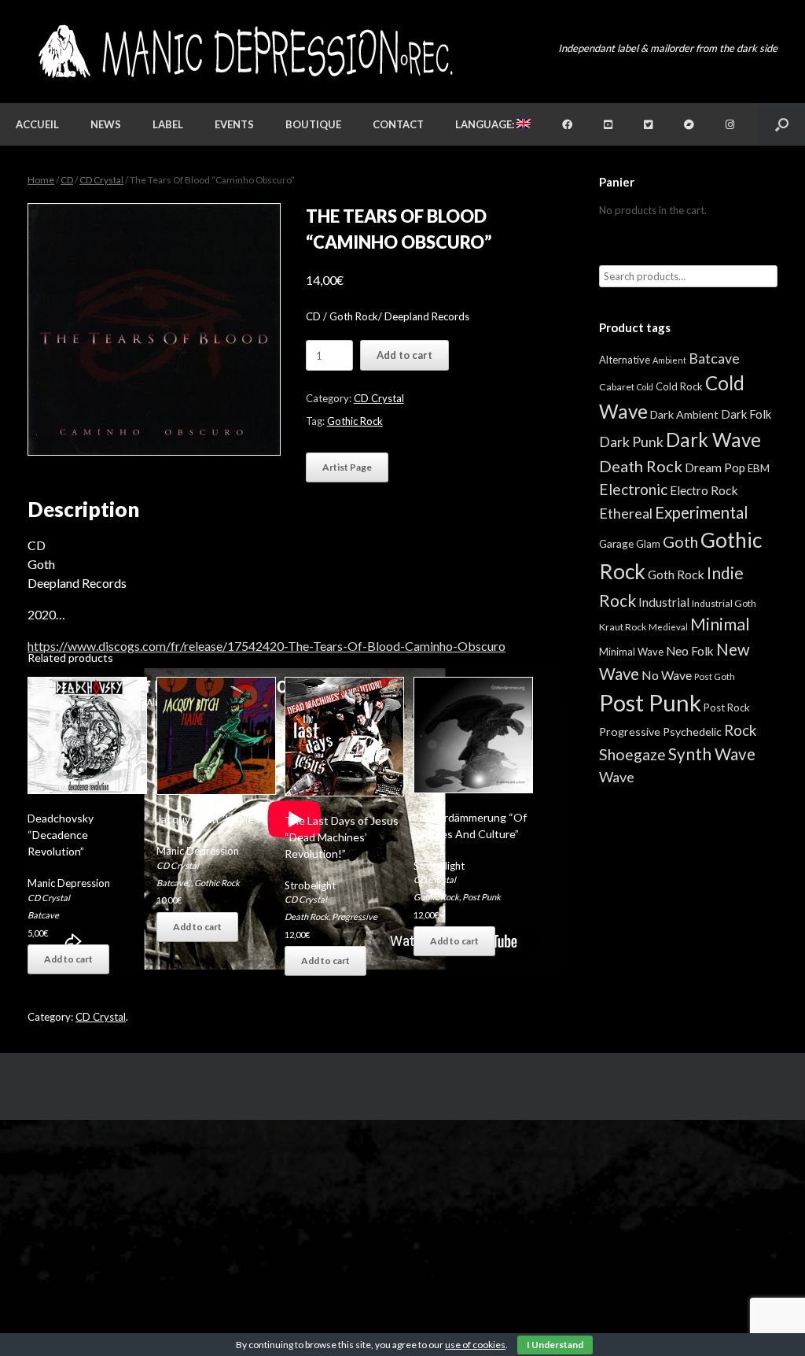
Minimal (720, 624)
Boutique (313, 124)
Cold (645, 387)
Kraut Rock (622, 627)
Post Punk (481, 897)
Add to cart (404, 355)
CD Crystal (101, 180)
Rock (740, 730)
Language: (485, 124)
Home (41, 180)
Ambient (669, 360)
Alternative (624, 359)
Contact (398, 124)
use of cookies (475, 1344)
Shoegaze (632, 754)
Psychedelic (692, 731)
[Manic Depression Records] (244, 51)
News (105, 124)
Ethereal (625, 513)
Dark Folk (746, 414)
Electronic (633, 489)
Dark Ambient (684, 414)
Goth (680, 541)
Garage (616, 543)
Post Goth (714, 676)
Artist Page (347, 467)
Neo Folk (690, 651)
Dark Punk (631, 442)
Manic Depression (69, 883)
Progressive (354, 916)
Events (234, 124)
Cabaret (616, 387)
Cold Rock (679, 386)
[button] (782, 124)
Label (168, 124)
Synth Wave (711, 754)
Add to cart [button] (68, 959)
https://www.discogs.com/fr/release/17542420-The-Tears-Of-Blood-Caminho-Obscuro (266, 645)
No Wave (666, 674)
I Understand (555, 1344)
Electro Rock (704, 489)
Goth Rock (676, 574)
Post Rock (727, 707)
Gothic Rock (355, 421)
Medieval (668, 627)
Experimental (701, 512)
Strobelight (310, 885)
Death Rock (307, 916)
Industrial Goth (724, 603)
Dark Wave (713, 439)
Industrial (663, 602)
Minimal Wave (631, 651)
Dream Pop (715, 467)
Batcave (43, 915)
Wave (616, 776)
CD (67, 180)
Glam (648, 544)
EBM (759, 468)
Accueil (37, 124)
